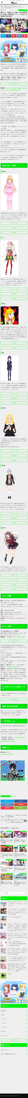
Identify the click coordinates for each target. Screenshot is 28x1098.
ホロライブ (4, 1019)
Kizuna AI (3, 1031)
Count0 (13, 796)
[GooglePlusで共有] (14, 35)
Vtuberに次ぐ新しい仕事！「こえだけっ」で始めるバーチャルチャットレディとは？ (17, 903)
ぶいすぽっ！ (4, 1027)
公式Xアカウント (5, 1049)
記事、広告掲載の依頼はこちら (9, 1054)
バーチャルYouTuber (6, 796)
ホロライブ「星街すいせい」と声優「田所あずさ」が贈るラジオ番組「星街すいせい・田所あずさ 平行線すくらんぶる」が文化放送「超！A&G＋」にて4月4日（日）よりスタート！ (17, 927)
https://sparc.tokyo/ (18, 637)
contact (9, 973)
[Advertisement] (14, 774)
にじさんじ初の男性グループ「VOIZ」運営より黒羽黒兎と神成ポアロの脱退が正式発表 (17, 943)
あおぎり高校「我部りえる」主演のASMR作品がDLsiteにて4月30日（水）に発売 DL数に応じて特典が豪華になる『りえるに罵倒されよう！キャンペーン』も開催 (17, 967)
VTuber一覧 (14, 1040)
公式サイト (13, 575)
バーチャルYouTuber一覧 (14, 917)
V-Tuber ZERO (9, 1095)
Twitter (13, 232)
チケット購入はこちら (13, 641)
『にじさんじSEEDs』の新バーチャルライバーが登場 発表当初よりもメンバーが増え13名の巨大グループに (17, 958)
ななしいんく (4, 1035)
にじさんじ (4, 1023)
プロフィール (13, 223)
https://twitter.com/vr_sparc (7, 741)
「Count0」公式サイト (13, 83)
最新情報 (3, 1010)
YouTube (13, 227)
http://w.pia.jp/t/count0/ (13, 666)
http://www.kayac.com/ (6, 754)
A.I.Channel (13, 699)
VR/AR (2, 1014)
